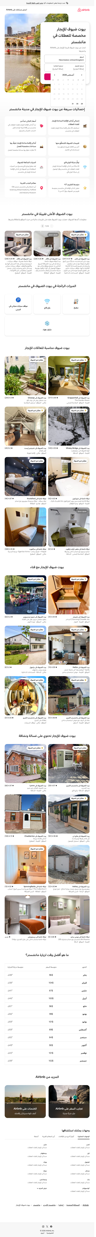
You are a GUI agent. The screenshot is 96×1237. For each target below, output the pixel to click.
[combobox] (65, 60)
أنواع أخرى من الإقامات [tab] (66, 1136)
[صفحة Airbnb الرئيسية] (84, 10)
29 (82, 104)
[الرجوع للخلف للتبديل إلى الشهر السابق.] (81, 75)
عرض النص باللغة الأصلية (34, 3)
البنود (42, 1233)
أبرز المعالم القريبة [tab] (48, 1136)
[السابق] (52, 226)
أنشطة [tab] (36, 1136)
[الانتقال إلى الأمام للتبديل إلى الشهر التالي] (54, 75)
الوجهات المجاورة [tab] (84, 1136)
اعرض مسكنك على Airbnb (16, 9)
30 (77, 104)
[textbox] (75, 69)
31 (73, 104)
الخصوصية (50, 1233)
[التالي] (42, 226)
